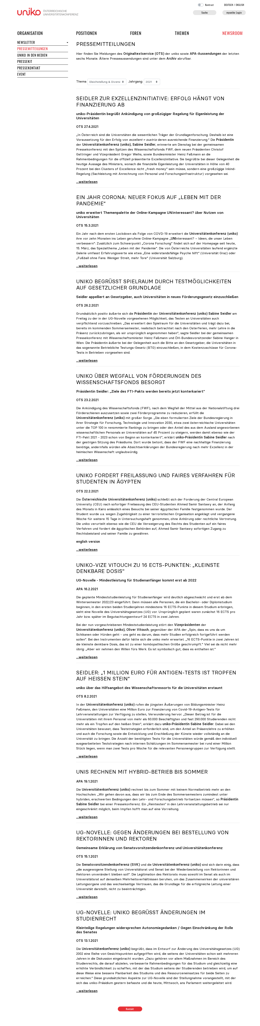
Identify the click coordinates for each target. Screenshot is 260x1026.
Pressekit (24, 61)
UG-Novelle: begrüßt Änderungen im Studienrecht (140, 915)
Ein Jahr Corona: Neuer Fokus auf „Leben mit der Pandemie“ (148, 200)
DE (228, 4)
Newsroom (232, 33)
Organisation (30, 33)
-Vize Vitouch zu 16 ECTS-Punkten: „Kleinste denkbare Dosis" (148, 568)
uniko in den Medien (32, 55)
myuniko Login (234, 12)
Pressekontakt (28, 68)
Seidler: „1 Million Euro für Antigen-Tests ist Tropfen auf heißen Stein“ (156, 675)
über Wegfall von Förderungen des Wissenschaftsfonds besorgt (138, 379)
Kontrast (209, 4)
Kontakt (130, 1009)
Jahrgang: (135, 81)
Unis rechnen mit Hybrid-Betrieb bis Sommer (142, 772)
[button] (67, 42)
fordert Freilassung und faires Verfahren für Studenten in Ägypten (155, 478)
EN (240, 4)
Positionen (86, 33)
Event (21, 74)
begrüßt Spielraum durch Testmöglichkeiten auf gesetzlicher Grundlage (153, 284)
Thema (81, 81)
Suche (205, 12)
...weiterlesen (87, 182)
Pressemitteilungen (32, 48)
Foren (135, 33)
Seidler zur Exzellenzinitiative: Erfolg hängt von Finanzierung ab (150, 101)
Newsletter (26, 42)
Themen (182, 33)
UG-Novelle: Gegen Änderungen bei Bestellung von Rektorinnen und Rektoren (152, 835)
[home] (47, 11)
